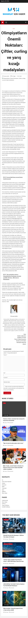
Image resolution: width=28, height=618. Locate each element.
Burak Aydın (12, 539)
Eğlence (4, 491)
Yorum (5, 354)
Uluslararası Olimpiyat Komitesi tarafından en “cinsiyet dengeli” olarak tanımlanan (14, 119)
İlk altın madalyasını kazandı (8, 108)
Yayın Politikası (5, 505)
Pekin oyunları (6, 117)
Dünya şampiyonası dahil (11, 270)
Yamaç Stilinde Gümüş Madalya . (13, 115)
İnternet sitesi (6, 382)
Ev (2, 480)
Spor (14, 28)
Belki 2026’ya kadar (12, 202)
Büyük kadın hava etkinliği (9, 130)
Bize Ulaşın (4, 493)
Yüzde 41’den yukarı (10, 124)
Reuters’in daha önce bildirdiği (9, 218)
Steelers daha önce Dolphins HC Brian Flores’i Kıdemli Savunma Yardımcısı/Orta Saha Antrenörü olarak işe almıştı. (20, 339)
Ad (4, 372)
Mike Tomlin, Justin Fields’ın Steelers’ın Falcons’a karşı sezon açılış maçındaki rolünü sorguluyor (13, 467)
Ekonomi (4, 484)
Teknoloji (4, 488)
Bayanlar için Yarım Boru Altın (9, 104)
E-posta (5, 377)
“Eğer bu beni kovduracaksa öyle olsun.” (13, 443)
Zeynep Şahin (6, 76)
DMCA (3, 503)
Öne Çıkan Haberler (6, 481)
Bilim (3, 486)
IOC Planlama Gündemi (7, 186)
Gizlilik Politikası (6, 506)
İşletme (5, 568)
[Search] (26, 22)
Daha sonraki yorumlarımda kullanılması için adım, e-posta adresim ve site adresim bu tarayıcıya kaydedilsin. (13, 388)
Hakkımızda (5, 500)
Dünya (3, 483)
